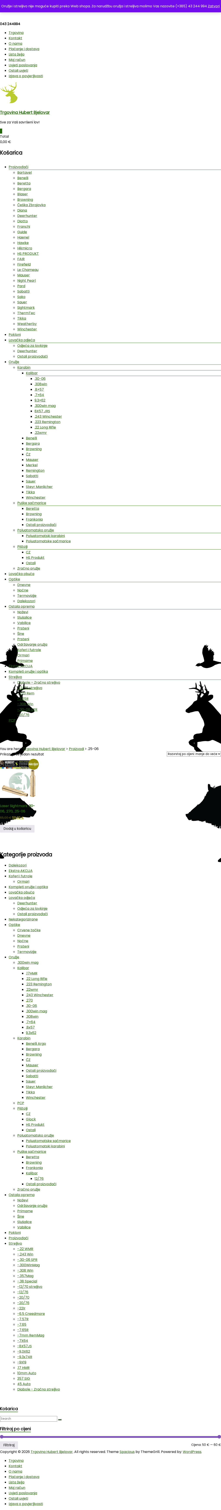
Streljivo (15, 676)
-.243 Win (25, 1254)
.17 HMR (23, 1367)
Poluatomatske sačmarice (48, 541)
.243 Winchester (48, 416)
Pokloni (15, 334)
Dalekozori (26, 601)
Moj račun (17, 59)
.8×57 (39, 389)
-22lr (21, 1308)
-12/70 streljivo (29, 687)
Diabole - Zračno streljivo (38, 1389)
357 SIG (23, 1378)
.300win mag (45, 405)
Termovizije (26, 595)
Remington (35, 470)
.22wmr (41, 432)
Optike (14, 579)
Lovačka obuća (21, 573)
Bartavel (24, 172)
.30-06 (40, 378)
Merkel (32, 465)
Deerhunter (27, 215)
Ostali (31, 563)
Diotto (22, 221)
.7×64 (39, 394)
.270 (29, 1000)
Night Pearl (26, 280)
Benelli (22, 177)
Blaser (22, 194)
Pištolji (22, 546)
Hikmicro (24, 248)
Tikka (21, 318)
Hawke (23, 242)
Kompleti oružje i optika (28, 671)
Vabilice (24, 622)
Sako (21, 296)
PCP (12, 720)
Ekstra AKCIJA (21, 666)
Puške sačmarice (31, 502)
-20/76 (23, 714)
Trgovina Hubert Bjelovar (25, 112)
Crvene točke (29, 930)
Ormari (23, 655)
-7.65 (21, 1324)
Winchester (27, 329)
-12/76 (22, 1292)
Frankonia (34, 519)
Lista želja (16, 54)
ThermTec (26, 313)
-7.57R (22, 1319)
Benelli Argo (36, 1043)
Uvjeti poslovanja (23, 65)
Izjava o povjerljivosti (26, 75)
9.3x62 (31, 1032)
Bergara (24, 188)
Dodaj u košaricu (17, 828)
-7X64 (22, 1340)
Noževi (22, 612)
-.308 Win (25, 704)
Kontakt (15, 38)
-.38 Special (27, 1281)
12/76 (39, 1178)
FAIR (21, 258)
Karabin (23, 367)
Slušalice (24, 617)
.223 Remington (47, 421)
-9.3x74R (24, 1356)
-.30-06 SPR (27, 709)
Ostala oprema (22, 606)
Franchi (23, 226)
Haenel (23, 237)
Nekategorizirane (23, 919)
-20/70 (23, 1297)
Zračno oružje (28, 568)
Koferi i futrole (29, 649)
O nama (15, 43)
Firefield (24, 264)
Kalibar (32, 373)
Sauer (22, 302)
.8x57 (30, 1027)
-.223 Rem (25, 693)
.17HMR (31, 973)
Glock (31, 1119)
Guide (22, 231)
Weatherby (27, 323)
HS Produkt (35, 557)
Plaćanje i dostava (24, 48)
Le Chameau (27, 269)
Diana (22, 210)
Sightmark (26, 307)
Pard (21, 286)
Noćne (22, 590)
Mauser (23, 275)
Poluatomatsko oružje (35, 530)
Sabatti (23, 291)
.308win (41, 384)
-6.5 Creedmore (31, 1313)
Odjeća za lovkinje (32, 345)
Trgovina (16, 32)
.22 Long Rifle (45, 427)
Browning (25, 199)
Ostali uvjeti (18, 70)
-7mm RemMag (30, 1335)
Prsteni (23, 628)
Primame (25, 660)
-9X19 (21, 1362)
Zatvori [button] (214, 6)
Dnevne (23, 584)
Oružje (14, 361)
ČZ (28, 454)
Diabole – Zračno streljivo (38, 682)
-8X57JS (24, 1346)
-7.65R (22, 698)
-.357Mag (25, 1275)
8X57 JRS (42, 411)
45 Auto (24, 1383)
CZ (28, 552)
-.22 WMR (25, 1248)
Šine (20, 633)
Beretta (23, 183)
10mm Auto (26, 1373)
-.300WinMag (28, 1265)
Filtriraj (8, 1445)
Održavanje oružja (32, 644)
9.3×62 (40, 400)
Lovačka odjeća (22, 340)
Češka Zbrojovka (31, 204)
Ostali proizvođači (32, 356)
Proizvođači (18, 166)
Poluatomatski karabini (45, 535)
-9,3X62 (23, 1351)
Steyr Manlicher (39, 486)
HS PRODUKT (28, 253)
